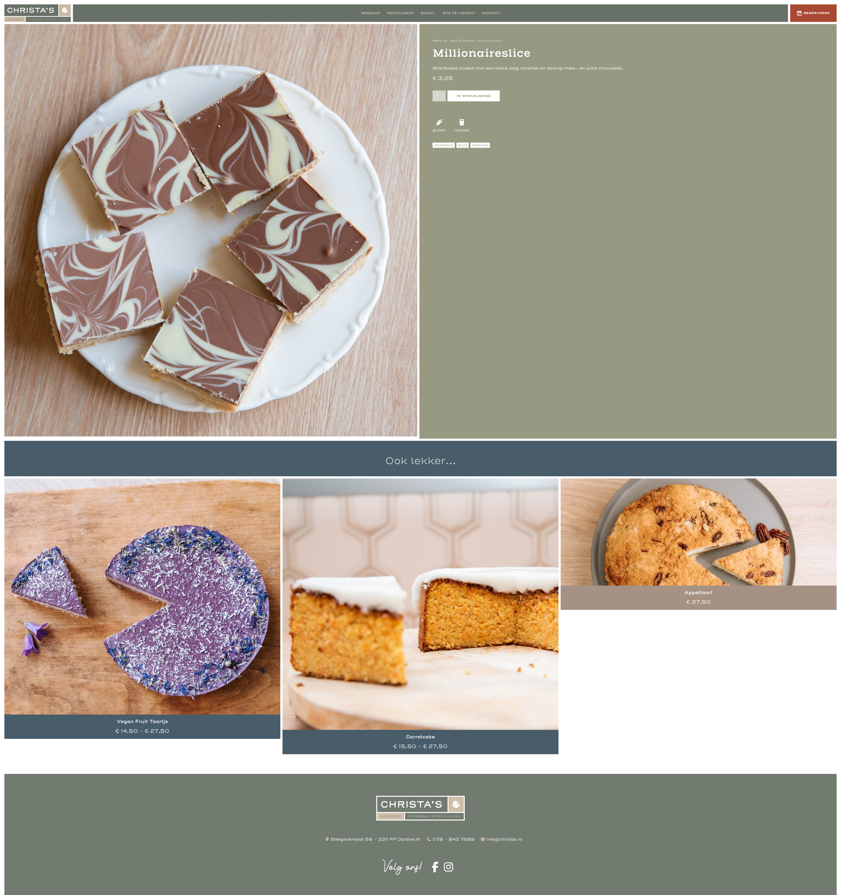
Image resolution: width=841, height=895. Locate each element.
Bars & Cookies (462, 40)
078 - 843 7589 (453, 839)
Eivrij (462, 145)
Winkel (428, 13)
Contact (491, 13)
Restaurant (400, 13)
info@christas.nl (504, 839)
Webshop (370, 13)
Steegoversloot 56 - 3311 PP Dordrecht (375, 839)
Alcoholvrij (443, 145)
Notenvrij (480, 145)
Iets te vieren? (458, 13)
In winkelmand (473, 96)
